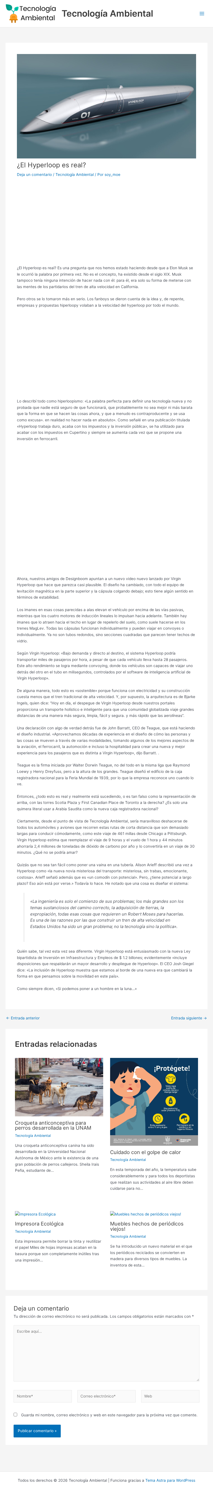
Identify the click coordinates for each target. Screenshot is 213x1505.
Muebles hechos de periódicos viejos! (147, 1226)
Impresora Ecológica (39, 1224)
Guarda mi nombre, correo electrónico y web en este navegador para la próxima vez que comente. (109, 1415)
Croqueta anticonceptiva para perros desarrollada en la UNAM (53, 1125)
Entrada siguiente (189, 1018)
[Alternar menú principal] (202, 13)
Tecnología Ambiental (107, 13)
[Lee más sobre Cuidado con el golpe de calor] (154, 1101)
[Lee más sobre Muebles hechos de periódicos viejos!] (145, 1214)
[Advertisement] (106, 220)
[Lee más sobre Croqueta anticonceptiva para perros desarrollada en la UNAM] (59, 1086)
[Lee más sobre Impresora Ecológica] (35, 1214)
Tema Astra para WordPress (170, 1480)
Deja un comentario (34, 174)
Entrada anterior (23, 1018)
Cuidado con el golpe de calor (145, 1152)
